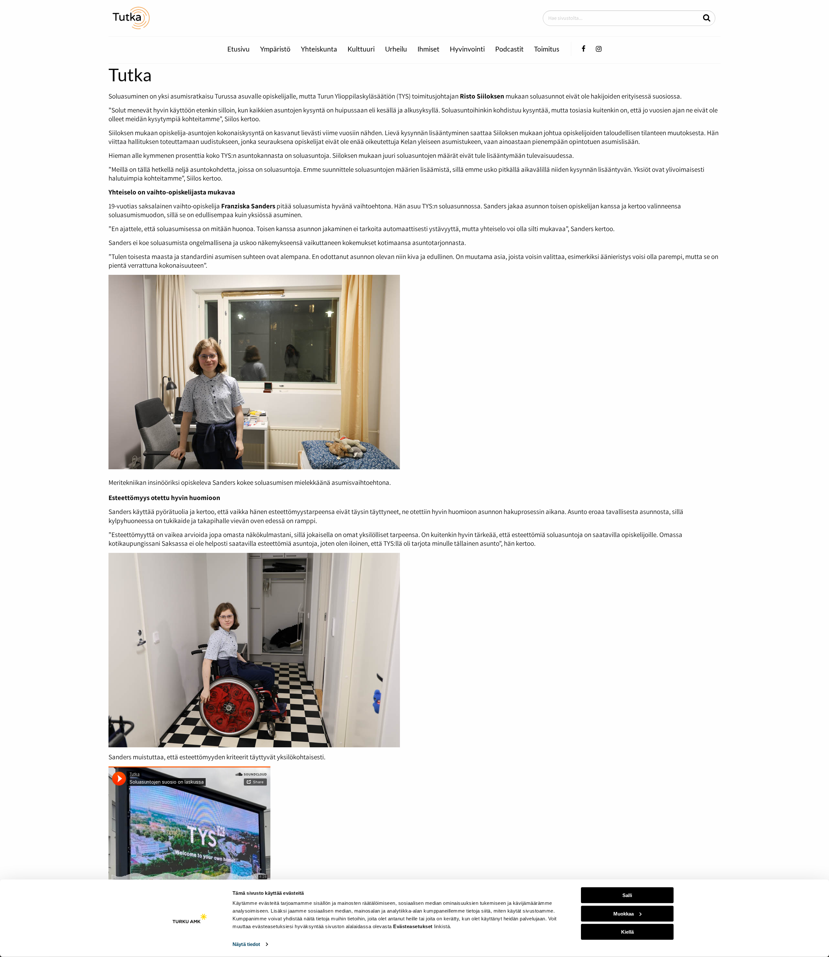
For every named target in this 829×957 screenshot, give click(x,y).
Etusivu (238, 49)
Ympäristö (275, 49)
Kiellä (627, 932)
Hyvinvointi (467, 49)
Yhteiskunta (319, 49)
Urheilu (396, 49)
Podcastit (509, 49)
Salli (627, 895)
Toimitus (546, 49)
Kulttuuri (361, 49)
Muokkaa (623, 913)
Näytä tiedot (246, 944)
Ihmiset (428, 49)
